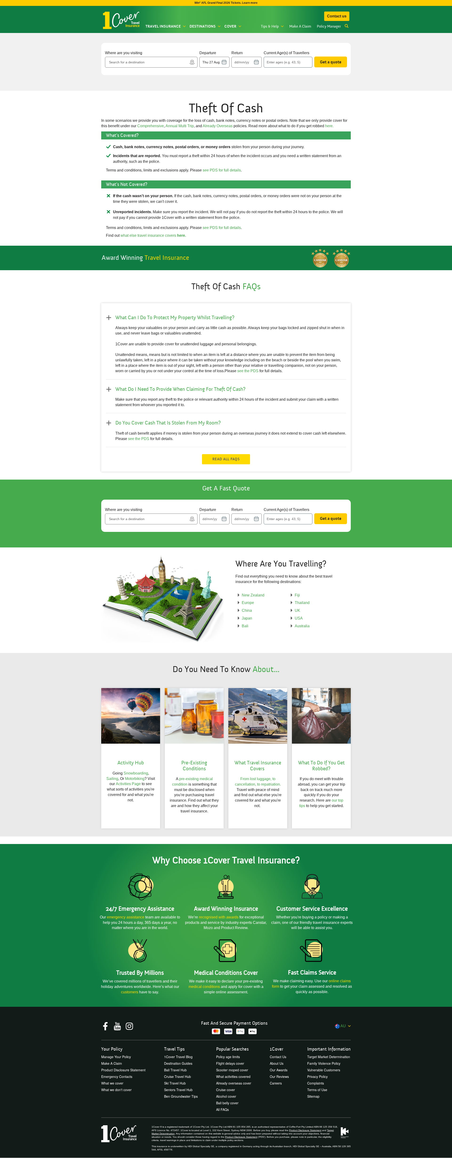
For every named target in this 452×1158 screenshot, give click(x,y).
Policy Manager (329, 26)
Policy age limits (228, 1056)
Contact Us (278, 1056)
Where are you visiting (123, 53)
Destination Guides (178, 1063)
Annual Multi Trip (179, 126)
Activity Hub (130, 763)
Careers (276, 1083)
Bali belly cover (227, 1103)
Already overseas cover (233, 1083)
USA (299, 618)
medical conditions (204, 987)
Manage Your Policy (116, 1056)
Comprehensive (150, 126)
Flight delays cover (230, 1063)
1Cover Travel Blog (178, 1056)
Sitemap (313, 1096)
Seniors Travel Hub (178, 1089)
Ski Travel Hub (175, 1083)
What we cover (112, 1083)
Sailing (112, 779)
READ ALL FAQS (226, 459)
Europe (248, 603)
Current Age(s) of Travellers (286, 53)
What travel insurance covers (257, 765)
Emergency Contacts (116, 1076)
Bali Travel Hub (175, 1070)
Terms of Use (317, 1089)
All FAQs (222, 1109)
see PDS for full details (222, 170)
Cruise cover (225, 1089)
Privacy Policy (317, 1076)
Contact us (337, 16)
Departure (207, 53)
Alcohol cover (226, 1096)
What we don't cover (116, 1089)
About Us (276, 1063)
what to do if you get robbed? (321, 765)
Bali (245, 626)
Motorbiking (135, 779)
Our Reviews (279, 1076)
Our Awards (278, 1070)
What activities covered (233, 1076)
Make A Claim (300, 26)
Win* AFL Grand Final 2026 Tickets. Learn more (226, 2)
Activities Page (128, 784)
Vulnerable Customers (323, 1070)
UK (297, 610)
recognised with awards (218, 917)
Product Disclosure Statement (123, 1070)
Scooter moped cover (232, 1070)
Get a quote (330, 62)
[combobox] (148, 62)
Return (237, 53)
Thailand (302, 603)
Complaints (315, 1083)
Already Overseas (218, 126)
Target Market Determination (328, 1056)
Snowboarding (136, 773)
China (247, 610)
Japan (247, 618)
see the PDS (247, 371)
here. (329, 126)
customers (130, 992)
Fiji (297, 595)
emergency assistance (126, 917)
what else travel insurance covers (153, 235)
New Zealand (253, 595)
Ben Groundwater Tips (181, 1096)
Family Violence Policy (323, 1063)
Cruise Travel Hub (177, 1076)
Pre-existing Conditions (194, 765)
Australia (302, 626)
